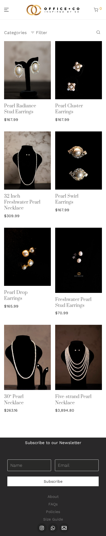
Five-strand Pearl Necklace (73, 400)
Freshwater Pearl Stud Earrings (73, 303)
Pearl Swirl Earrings (67, 199)
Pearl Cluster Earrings (69, 109)
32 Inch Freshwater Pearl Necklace (22, 202)
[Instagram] (42, 528)
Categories (15, 32)
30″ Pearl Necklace (14, 400)
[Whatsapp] (53, 528)
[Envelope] (64, 528)
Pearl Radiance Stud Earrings (20, 109)
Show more (13, 119)
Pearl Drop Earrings (15, 296)
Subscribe (53, 481)
